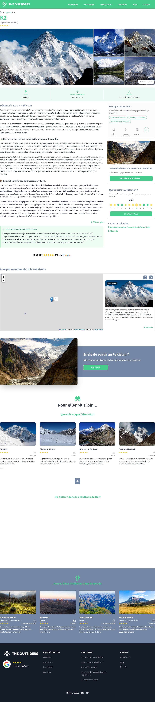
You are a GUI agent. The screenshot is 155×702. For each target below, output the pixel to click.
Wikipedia (114, 231)
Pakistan (8, 12)
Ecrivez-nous (125, 657)
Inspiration (73, 4)
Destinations (89, 4)
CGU (82, 693)
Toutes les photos (147, 82)
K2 (15, 12)
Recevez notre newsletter (92, 662)
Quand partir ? (106, 4)
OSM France (98, 329)
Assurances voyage (89, 667)
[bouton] (145, 277)
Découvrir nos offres (131, 178)
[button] (52, 255)
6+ (146, 130)
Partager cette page (89, 679)
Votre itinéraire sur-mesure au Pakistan (131, 168)
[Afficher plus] (77, 481)
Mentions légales (72, 693)
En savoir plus (131, 214)
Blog (135, 4)
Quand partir (48, 667)
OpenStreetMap (79, 329)
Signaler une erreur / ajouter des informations (130, 227)
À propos (146, 4)
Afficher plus (98, 222)
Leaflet (63, 329)
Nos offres (122, 4)
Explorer (95, 367)
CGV (87, 693)
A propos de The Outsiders (92, 657)
